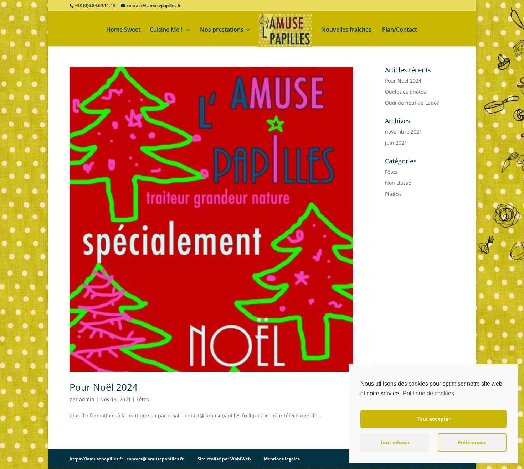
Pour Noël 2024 (104, 387)
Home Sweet (123, 30)
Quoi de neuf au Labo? (412, 102)
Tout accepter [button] (433, 419)
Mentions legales (282, 459)
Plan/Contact (399, 30)
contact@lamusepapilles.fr (155, 459)
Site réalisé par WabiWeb (224, 459)
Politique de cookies (428, 393)
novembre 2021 (403, 131)
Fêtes (143, 399)
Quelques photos (405, 91)
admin (86, 399)
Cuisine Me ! (167, 30)
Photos (393, 194)
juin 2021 (396, 142)
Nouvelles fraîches (347, 30)
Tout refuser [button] (395, 442)
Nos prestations (221, 30)
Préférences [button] (472, 442)
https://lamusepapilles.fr (96, 459)
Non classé (398, 182)
